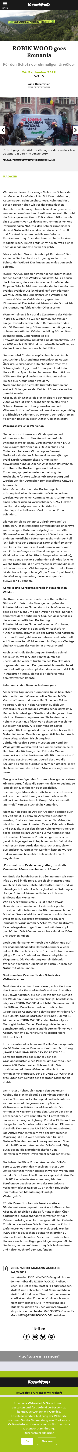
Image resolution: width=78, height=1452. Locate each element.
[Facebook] (26, 1337)
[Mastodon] (51, 1337)
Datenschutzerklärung (39, 1432)
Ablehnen (47, 1441)
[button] (2, 130)
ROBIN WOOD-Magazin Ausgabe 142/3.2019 (35, 1270)
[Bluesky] (43, 1337)
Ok (27, 1441)
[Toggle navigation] (5, 3)
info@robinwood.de (35, 1315)
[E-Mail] (35, 1337)
